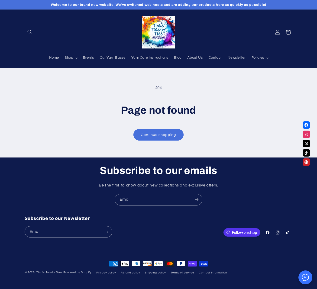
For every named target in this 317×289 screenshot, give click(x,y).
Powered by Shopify (77, 272)
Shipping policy (155, 272)
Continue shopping (158, 135)
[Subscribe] (196, 199)
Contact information (213, 272)
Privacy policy (106, 272)
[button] (30, 32)
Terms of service (182, 272)
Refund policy (130, 272)
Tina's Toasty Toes (49, 272)
